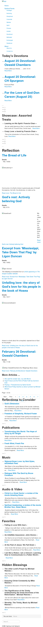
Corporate (9, 19)
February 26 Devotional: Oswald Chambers (19, 353)
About (6, 46)
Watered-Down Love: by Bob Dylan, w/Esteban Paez (19, 462)
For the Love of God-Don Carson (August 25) (21, 94)
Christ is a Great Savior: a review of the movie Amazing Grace (21, 494)
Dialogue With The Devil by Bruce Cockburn (18, 474)
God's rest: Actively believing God (16, 199)
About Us (9, 48)
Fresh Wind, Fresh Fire (14, 443)
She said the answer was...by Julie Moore (17, 379)
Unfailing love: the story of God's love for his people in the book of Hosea (21, 286)
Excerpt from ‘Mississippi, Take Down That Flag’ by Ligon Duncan (20, 252)
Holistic (9, 31)
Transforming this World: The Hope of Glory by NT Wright (20, 432)
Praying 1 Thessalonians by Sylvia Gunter (17, 385)
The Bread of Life (14, 155)
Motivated (9, 37)
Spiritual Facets (9, 8)
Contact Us (10, 51)
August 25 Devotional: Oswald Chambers (20, 62)
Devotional (9, 34)
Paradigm (9, 10)
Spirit (8, 25)
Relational (9, 43)
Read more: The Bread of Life (11, 193)
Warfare (9, 22)
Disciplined (10, 16)
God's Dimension (11, 403)
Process (9, 28)
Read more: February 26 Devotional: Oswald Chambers (19, 371)
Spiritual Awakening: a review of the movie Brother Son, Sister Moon (22, 506)
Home (6, 5)
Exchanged (10, 40)
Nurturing (9, 13)
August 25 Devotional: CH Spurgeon (20, 78)
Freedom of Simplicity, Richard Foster (20, 413)
